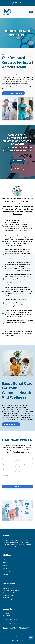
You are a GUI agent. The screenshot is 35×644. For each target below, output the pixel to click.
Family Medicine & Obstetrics (11, 590)
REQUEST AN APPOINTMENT (13, 93)
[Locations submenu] (9, 571)
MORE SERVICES (17, 161)
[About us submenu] (8, 562)
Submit (17, 486)
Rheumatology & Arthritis (10, 593)
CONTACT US (17, 168)
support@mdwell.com (19, 4)
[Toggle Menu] (31, 12)
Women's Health (8, 595)
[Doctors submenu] (8, 568)
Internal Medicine (8, 588)
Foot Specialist (7, 600)
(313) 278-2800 (18, 2)
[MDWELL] (8, 12)
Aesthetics (6, 598)
